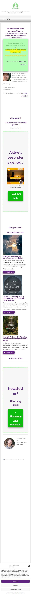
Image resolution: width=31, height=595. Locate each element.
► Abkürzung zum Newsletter (15, 418)
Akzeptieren (16, 581)
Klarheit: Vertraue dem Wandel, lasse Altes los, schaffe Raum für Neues (15, 338)
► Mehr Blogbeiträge (15, 358)
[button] (29, 566)
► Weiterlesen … (9, 272)
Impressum (22, 592)
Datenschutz (16, 592)
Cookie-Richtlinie (10, 592)
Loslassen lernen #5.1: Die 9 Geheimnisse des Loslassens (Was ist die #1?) (13, 298)
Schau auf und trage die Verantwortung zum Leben (13, 257)
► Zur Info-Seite (15, 196)
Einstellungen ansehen (15, 589)
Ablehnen (15, 585)
